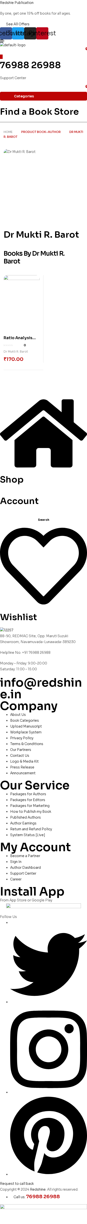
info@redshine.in (41, 688)
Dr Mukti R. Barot (16, 351)
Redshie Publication (17, 2)
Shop (12, 479)
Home (8, 132)
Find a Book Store (39, 111)
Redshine (38, 1189)
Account (19, 500)
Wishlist (18, 617)
